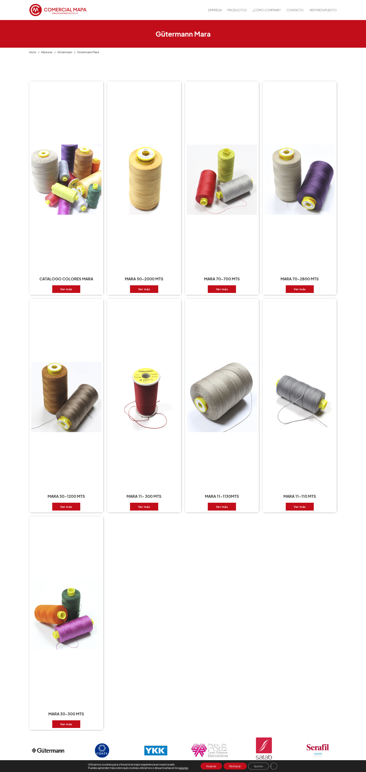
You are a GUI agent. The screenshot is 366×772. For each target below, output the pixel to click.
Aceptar (211, 766)
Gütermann (64, 52)
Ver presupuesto (323, 10)
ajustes (183, 768)
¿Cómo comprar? (266, 10)
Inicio (32, 52)
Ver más (66, 289)
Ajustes (258, 766)
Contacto (295, 10)
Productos (237, 10)
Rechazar (235, 766)
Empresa (215, 10)
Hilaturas (46, 52)
